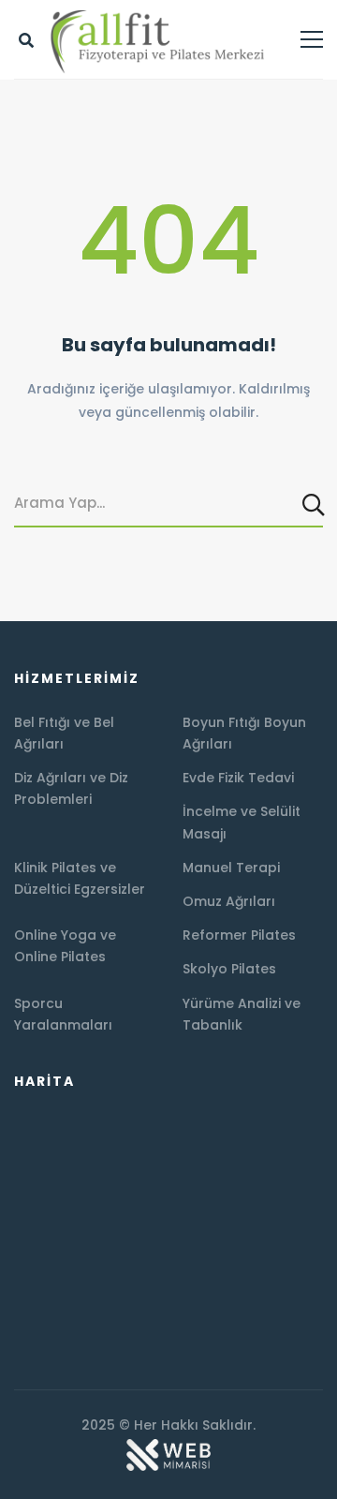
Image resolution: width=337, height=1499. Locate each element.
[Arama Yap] (315, 504)
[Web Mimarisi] (168, 1446)
